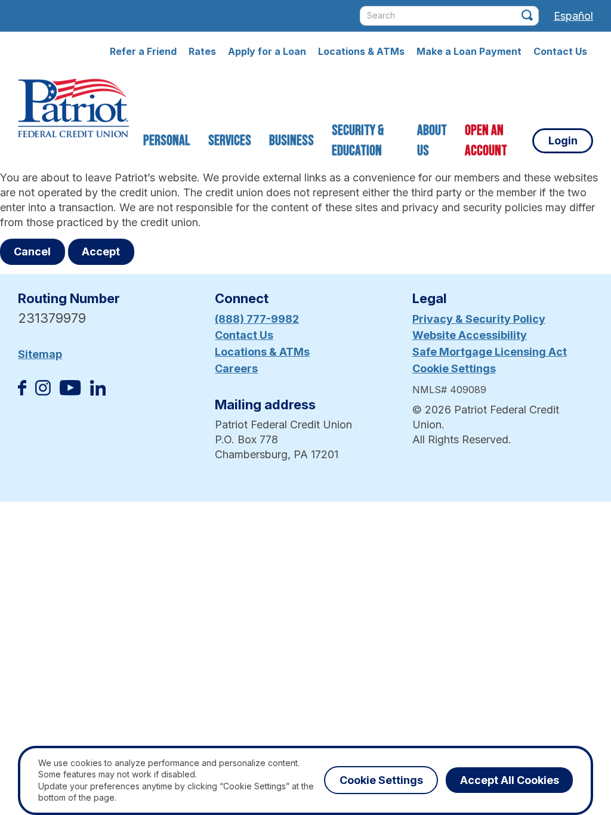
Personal (166, 140)
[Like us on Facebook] (22, 391)
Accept (101, 251)
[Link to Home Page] (73, 110)
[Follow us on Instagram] (43, 391)
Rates (202, 51)
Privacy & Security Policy (478, 319)
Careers (236, 368)
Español (573, 16)
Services (229, 140)
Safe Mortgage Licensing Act (489, 351)
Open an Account (486, 140)
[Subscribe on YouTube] (70, 391)
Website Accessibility (469, 335)
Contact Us (560, 51)
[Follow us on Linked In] (98, 391)
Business (291, 140)
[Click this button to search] (527, 15)
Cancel (32, 251)
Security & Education (358, 140)
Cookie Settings (454, 368)
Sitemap (40, 354)
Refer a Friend (143, 51)
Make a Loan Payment (468, 51)
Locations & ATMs (361, 51)
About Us (432, 140)
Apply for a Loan (267, 51)
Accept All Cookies (509, 780)
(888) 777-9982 (257, 319)
